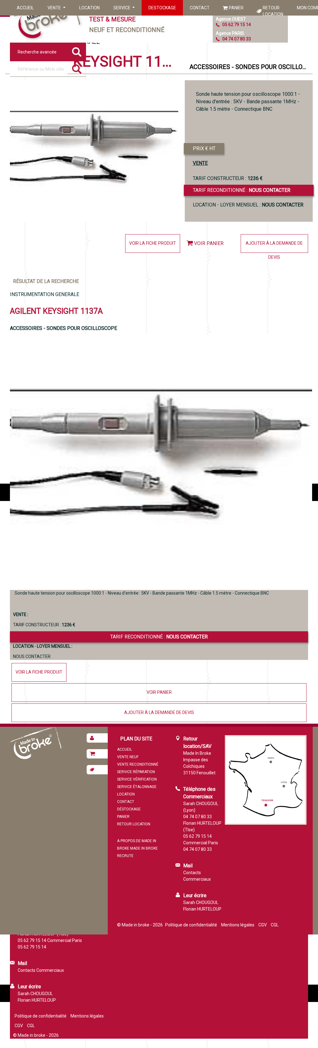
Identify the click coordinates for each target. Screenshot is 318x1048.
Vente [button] (55, 7)
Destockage (162, 7)
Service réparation (136, 772)
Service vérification (137, 779)
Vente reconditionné (137, 764)
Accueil (25, 7)
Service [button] (122, 7)
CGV (262, 924)
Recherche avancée (37, 51)
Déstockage (129, 809)
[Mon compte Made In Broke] (97, 738)
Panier (236, 7)
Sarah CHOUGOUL (200, 902)
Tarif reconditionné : (241, 190)
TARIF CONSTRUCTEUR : (228, 178)
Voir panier (209, 243)
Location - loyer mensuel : (248, 205)
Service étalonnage (137, 787)
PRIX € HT (204, 148)
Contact (200, 7)
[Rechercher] (76, 69)
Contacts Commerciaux (41, 970)
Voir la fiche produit (152, 243)
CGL (275, 924)
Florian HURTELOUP (202, 909)
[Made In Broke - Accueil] (47, 21)
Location (89, 7)
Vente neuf (128, 757)
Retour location (273, 11)
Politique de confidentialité (191, 924)
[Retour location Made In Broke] (97, 769)
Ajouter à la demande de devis (274, 247)
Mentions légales (237, 924)
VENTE (200, 163)
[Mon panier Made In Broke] (97, 753)
